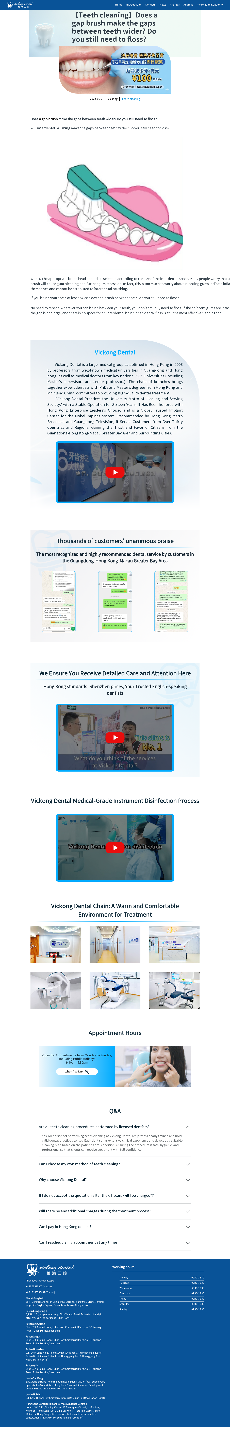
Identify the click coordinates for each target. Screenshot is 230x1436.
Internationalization (210, 4)
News (162, 4)
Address (188, 4)
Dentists (150, 4)
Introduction (133, 4)
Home (118, 4)
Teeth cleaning (131, 99)
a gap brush (48, 119)
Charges (175, 4)
